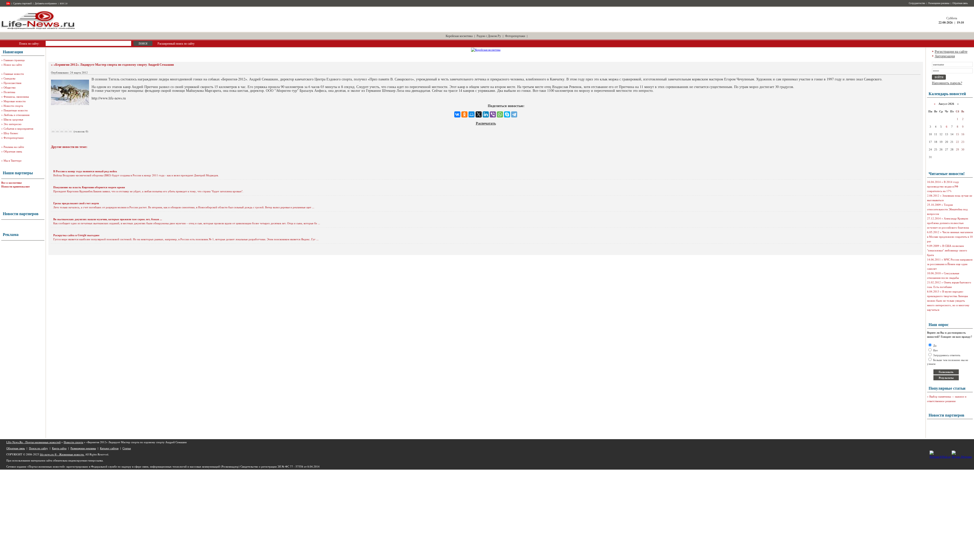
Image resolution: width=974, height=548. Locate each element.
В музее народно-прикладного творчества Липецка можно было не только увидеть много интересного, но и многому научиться (948, 300)
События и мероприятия (18, 128)
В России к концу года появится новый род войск (85, 171)
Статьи (127, 448)
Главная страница (14, 60)
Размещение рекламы (938, 3)
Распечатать (486, 123)
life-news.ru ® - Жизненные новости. (62, 454)
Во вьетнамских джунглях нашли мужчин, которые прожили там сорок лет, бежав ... (107, 219)
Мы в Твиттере (13, 160)
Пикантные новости (16, 110)
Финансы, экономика (16, 96)
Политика (9, 92)
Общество (10, 87)
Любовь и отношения (16, 115)
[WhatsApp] (500, 114)
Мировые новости (15, 101)
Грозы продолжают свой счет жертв (76, 203)
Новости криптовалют (15, 186)
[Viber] (493, 114)
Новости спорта (13, 106)
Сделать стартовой (22, 3)
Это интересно (13, 124)
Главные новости (14, 74)
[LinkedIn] (486, 114)
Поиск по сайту (38, 448)
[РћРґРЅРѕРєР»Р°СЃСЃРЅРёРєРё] (464, 114)
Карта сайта (59, 448)
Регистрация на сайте (951, 51)
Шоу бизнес (11, 133)
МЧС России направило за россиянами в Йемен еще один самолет (950, 264)
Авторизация (945, 56)
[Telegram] (514, 114)
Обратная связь (960, 3)
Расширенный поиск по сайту (176, 43)
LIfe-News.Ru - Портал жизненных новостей (33, 442)
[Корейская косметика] (485, 50)
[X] (479, 114)
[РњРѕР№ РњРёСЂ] (471, 114)
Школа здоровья (13, 119)
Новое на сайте (13, 64)
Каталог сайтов (109, 448)
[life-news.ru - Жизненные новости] (38, 29)
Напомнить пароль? (947, 82)
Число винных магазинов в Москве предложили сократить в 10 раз (950, 236)
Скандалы (9, 78)
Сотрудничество (917, 3)
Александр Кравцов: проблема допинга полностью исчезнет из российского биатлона (948, 222)
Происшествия (12, 83)
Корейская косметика (459, 36)
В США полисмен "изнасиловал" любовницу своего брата (947, 250)
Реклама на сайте (14, 147)
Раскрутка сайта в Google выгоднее (76, 235)
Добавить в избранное (46, 3)
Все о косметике (11, 183)
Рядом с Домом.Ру (489, 36)
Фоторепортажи (515, 36)
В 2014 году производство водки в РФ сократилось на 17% (943, 186)
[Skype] (507, 114)
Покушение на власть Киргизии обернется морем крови (89, 187)
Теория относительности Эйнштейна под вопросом (947, 209)
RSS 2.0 (63, 3)
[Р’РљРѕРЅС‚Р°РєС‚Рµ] (457, 114)
